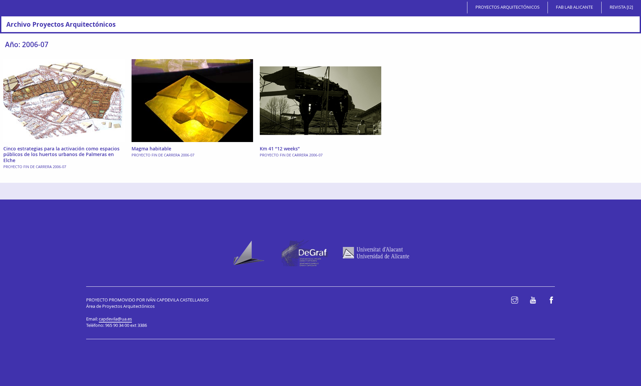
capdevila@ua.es (115, 319)
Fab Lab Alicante (574, 7)
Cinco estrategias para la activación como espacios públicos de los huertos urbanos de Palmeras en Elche (61, 154)
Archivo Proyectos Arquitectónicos (61, 24)
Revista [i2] (621, 7)
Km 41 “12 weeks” (280, 148)
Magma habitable (151, 148)
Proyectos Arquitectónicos (507, 7)
